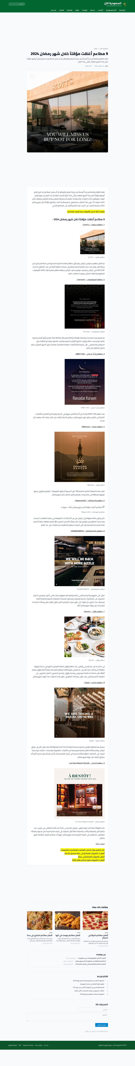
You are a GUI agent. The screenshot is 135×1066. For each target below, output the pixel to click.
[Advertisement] (67, 28)
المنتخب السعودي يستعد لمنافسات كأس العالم (89, 991)
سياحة (92, 10)
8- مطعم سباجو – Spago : (94, 682)
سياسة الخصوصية (28, 1045)
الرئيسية (122, 10)
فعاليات (69, 10)
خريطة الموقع (12, 1045)
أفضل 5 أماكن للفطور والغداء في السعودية (92, 958)
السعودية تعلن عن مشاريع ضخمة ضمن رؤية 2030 (88, 981)
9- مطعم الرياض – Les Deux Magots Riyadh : (87, 763)
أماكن (100, 10)
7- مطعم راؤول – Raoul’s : (94, 611)
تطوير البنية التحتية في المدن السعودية (92, 984)
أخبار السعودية (111, 10)
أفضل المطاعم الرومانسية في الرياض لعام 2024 (90, 964)
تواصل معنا (38, 1045)
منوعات (84, 10)
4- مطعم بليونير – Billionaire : (93, 426)
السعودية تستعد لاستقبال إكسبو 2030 (92, 994)
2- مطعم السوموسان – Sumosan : (90, 279)
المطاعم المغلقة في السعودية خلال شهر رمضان (90, 961)
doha (106, 66)
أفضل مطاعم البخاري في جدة (39, 935)
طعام (77, 10)
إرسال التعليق (101, 1025)
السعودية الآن (104, 48)
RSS (20, 1045)
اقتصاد (61, 10)
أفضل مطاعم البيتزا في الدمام (98, 937)
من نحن (53, 10)
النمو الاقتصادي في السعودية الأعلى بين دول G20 (88, 987)
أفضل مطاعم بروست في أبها (67, 935)
